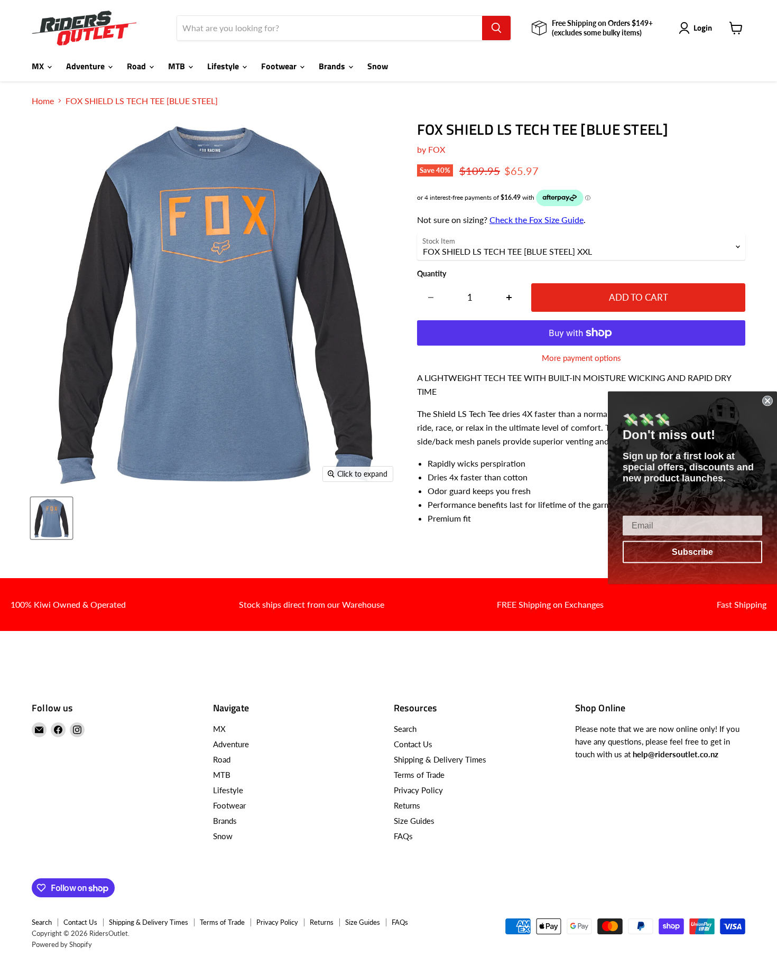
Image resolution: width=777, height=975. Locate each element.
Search (405, 728)
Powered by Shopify (62, 944)
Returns (407, 805)
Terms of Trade (419, 774)
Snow (377, 66)
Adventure (86, 66)
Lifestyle (224, 66)
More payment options (581, 358)
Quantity (431, 274)
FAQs (403, 836)
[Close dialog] (767, 400)
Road (137, 66)
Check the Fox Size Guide (536, 220)
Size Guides (414, 820)
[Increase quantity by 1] (509, 297)
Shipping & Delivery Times (440, 759)
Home (43, 101)
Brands (333, 66)
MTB (177, 66)
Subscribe (692, 551)
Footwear (280, 66)
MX (39, 66)
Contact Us (413, 744)
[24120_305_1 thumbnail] (51, 518)
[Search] (496, 28)
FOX (436, 149)
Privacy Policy (418, 790)
